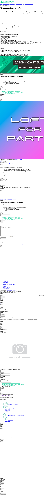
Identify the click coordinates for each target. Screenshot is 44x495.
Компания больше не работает (10, 82)
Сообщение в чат (4, 162)
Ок (1, 303)
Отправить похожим (6, 386)
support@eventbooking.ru (11, 290)
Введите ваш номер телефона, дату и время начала (10, 369)
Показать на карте (18, 159)
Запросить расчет (5, 5)
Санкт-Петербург (6, 288)
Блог (1, 4)
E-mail (1, 87)
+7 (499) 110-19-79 (4, 431)
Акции (14, 4)
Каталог (4, 4)
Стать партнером (9, 4)
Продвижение (25, 4)
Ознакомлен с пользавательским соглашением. (11, 91)
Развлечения (7, 411)
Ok (1, 190)
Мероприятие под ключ (5, 395)
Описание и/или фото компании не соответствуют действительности (17, 79)
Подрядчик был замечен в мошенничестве (12, 83)
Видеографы (7, 410)
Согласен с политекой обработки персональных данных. (13, 92)
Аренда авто (7, 421)
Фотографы (7, 409)
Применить (41, 295)
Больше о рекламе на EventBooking (15, 55)
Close (2, 74)
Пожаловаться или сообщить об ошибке (8, 163)
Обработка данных (6, 287)
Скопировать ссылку (4, 55)
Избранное (30, 4)
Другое (5, 84)
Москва (4, 286)
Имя (1, 86)
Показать (4, 161)
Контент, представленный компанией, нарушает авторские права (16, 78)
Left (1, 399)
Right (4, 399)
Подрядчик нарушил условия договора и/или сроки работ (15, 81)
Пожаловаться (25, 55)
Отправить (3, 94)
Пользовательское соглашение (9, 284)
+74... (1, 161)
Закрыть (2, 439)
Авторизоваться (3, 329)
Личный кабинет (19, 4)
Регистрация (5, 281)
